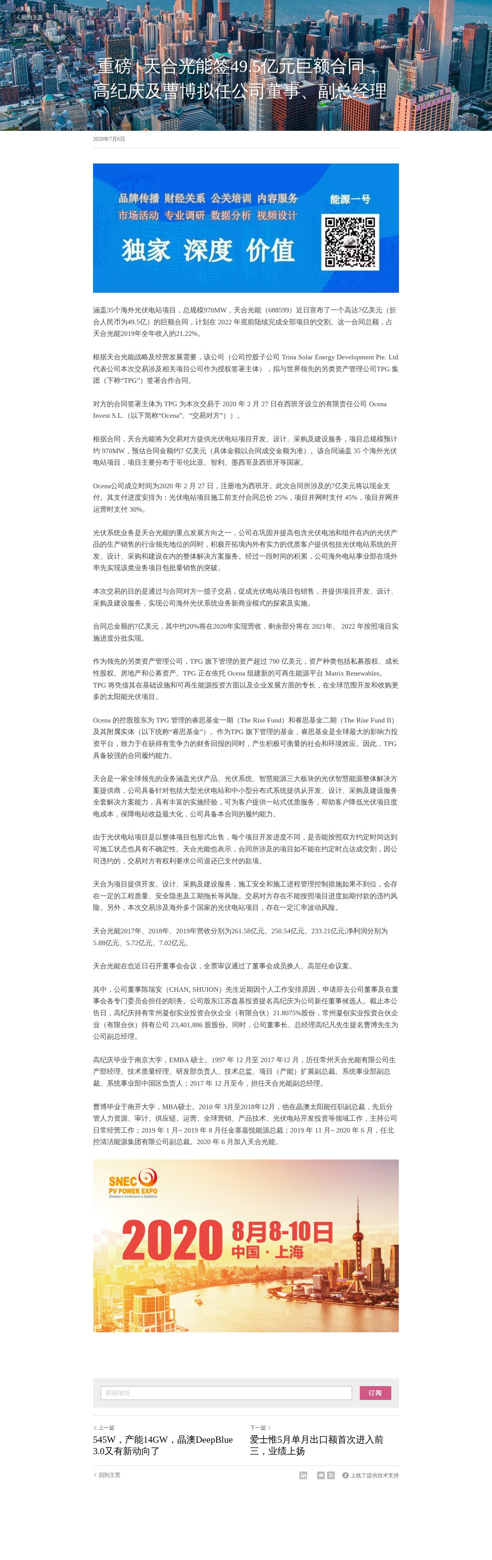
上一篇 (106, 1428)
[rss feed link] (331, 1475)
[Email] (321, 1475)
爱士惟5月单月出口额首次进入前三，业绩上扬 (317, 1445)
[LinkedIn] (303, 1475)
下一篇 (258, 1428)
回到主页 (32, 17)
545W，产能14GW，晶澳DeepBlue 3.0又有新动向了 (163, 1445)
